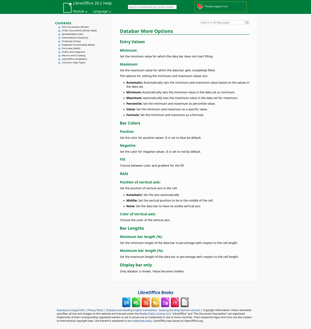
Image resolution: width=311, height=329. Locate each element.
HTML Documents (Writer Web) (79, 30)
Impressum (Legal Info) (71, 310)
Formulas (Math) (71, 48)
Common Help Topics (74, 62)
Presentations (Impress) (75, 37)
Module (78, 11)
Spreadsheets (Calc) (72, 34)
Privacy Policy (95, 310)
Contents (63, 22)
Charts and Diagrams (73, 51)
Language (100, 11)
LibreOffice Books (155, 292)
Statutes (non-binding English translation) (131, 310)
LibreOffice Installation (74, 58)
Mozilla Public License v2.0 (155, 313)
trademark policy (142, 321)
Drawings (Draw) (71, 41)
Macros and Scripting (73, 55)
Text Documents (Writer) (75, 26)
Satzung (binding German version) (179, 310)
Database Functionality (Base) (78, 44)
